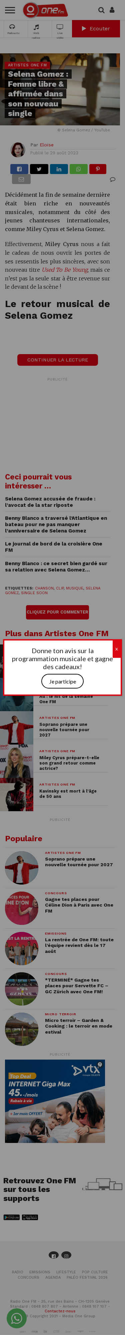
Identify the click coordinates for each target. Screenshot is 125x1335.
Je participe (62, 681)
